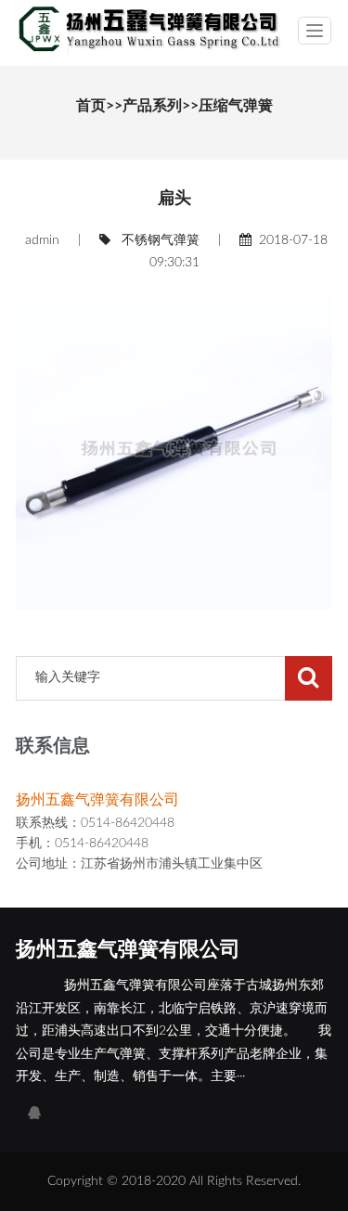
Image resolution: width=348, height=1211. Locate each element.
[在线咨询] (34, 1113)
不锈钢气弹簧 (161, 240)
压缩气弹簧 (236, 105)
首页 (91, 105)
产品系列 (152, 105)
